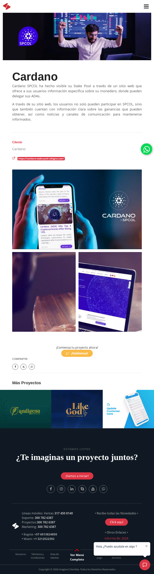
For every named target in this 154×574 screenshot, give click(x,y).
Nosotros (20, 554)
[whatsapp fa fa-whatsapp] (146, 149)
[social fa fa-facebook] (51, 489)
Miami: (39, 539)
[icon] (7, 6)
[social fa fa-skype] (82, 489)
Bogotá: (40, 534)
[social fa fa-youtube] (93, 489)
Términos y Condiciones (38, 556)
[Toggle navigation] (146, 6)
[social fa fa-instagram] (61, 489)
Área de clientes (54, 556)
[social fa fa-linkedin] (72, 489)
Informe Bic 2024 (116, 538)
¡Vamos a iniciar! (77, 476)
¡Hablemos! (79, 353)
